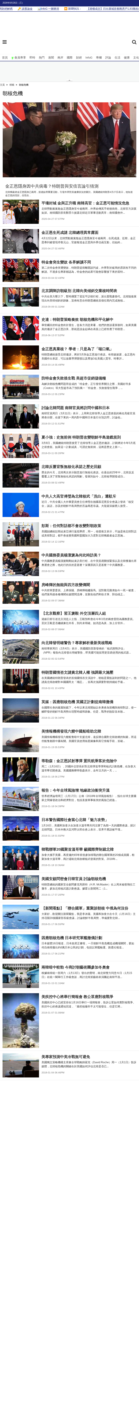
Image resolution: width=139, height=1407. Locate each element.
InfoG (88, 57)
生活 (117, 57)
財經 (79, 57)
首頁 (5, 57)
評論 (108, 57)
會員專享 (20, 57)
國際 (70, 57)
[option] (69, 140)
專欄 (99, 57)
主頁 (2, 84)
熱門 (42, 57)
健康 (127, 57)
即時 (32, 57)
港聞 (51, 57)
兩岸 (60, 57)
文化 (136, 57)
